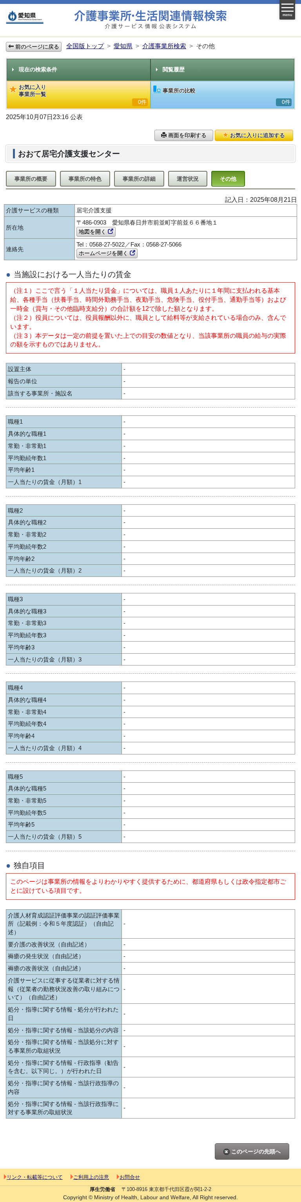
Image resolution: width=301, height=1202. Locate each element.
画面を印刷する (187, 135)
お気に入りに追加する (256, 135)
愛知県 (123, 46)
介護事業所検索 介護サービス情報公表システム (150, 20)
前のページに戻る (36, 47)
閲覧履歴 (174, 69)
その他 (228, 179)
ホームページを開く (104, 253)
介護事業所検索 (164, 46)
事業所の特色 (85, 179)
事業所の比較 (226, 96)
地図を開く (93, 231)
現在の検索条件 (38, 69)
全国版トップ (85, 46)
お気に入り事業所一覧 (83, 94)
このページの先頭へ (255, 1151)
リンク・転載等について (35, 1177)
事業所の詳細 (139, 179)
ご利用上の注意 (91, 1177)
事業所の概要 (31, 179)
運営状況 (188, 179)
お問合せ (130, 1177)
